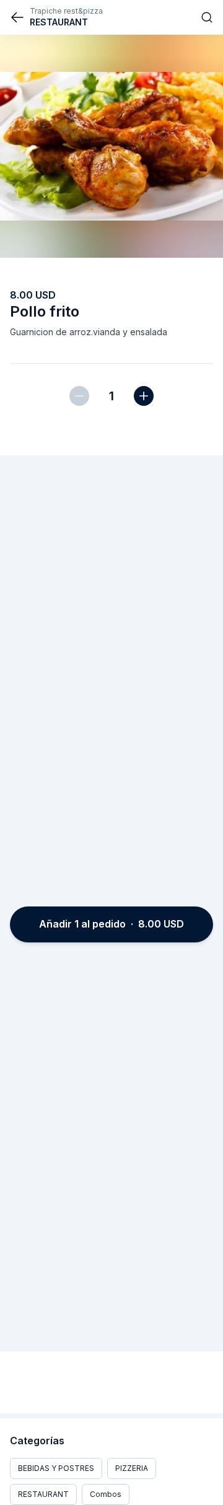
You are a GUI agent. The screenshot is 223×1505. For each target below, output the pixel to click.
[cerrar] (17, 17)
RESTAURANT (43, 1494)
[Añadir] (144, 396)
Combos (105, 1494)
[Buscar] (207, 17)
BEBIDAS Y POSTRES (56, 1468)
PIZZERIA (131, 1468)
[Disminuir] (79, 396)
